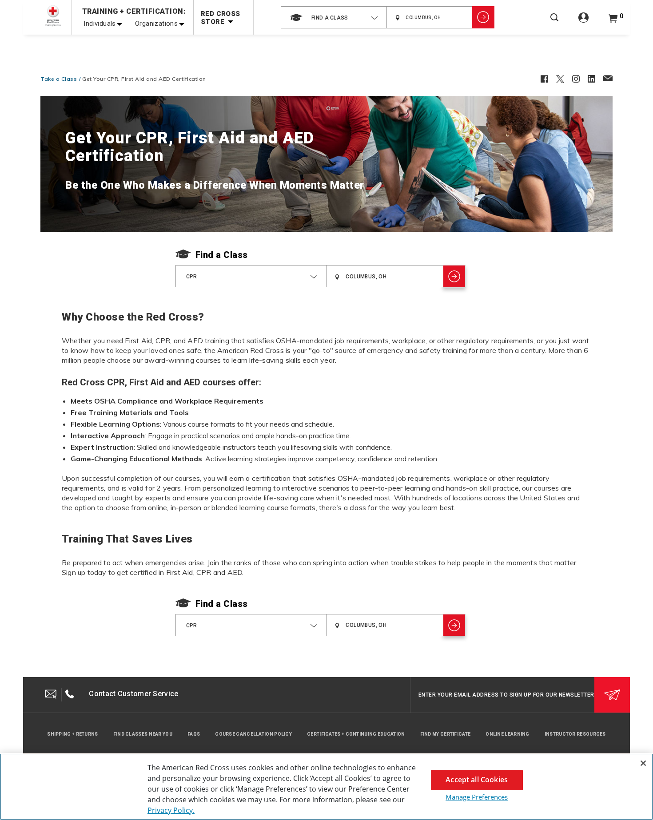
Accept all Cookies (477, 779)
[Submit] (612, 695)
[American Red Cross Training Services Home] (53, 16)
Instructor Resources (575, 734)
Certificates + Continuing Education (356, 734)
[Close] (643, 763)
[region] (326, 786)
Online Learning (508, 734)
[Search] (554, 23)
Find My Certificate (445, 734)
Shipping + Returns (72, 734)
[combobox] (334, 17)
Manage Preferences (477, 796)
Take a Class (58, 78)
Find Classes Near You (142, 734)
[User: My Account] (583, 22)
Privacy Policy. (171, 810)
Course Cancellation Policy (253, 734)
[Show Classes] (483, 17)
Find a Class (221, 255)
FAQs (193, 734)
